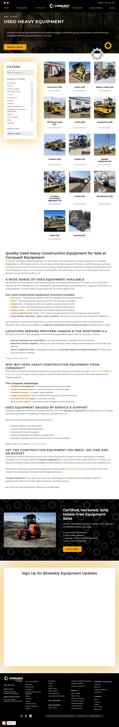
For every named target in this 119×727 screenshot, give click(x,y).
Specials (10, 123)
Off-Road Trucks (13, 92)
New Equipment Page (78, 469)
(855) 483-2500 (110, 3)
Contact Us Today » (38, 444)
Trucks (10, 95)
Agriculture (28, 684)
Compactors (12, 98)
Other (9, 120)
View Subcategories (54, 90)
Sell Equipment (77, 8)
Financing (97, 684)
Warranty (97, 687)
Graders (10, 104)
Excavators (11, 83)
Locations (97, 702)
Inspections (98, 692)
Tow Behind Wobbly (77, 701)
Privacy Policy (82, 716)
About (96, 699)
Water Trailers (52, 708)
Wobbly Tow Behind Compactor (81, 681)
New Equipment (22, 8)
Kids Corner (97, 709)
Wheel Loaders (13, 89)
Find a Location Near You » (17, 358)
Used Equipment (40, 8)
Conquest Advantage (95, 8)
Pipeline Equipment (15, 106)
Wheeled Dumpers (77, 703)
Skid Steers (51, 681)
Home (6, 16)
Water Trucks (52, 688)
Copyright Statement (95, 716)
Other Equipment (53, 693)
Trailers (10, 114)
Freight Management (101, 689)
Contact (100, 3)
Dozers (10, 86)
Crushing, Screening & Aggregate (16, 110)
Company (112, 8)
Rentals (6, 8)
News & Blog (98, 707)
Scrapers (10, 101)
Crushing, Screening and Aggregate (33, 692)
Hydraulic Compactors (78, 686)
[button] (15, 47)
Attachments (12, 117)
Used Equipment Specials (56, 696)
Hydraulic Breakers (77, 683)
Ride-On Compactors (78, 698)
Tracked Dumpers (76, 706)
